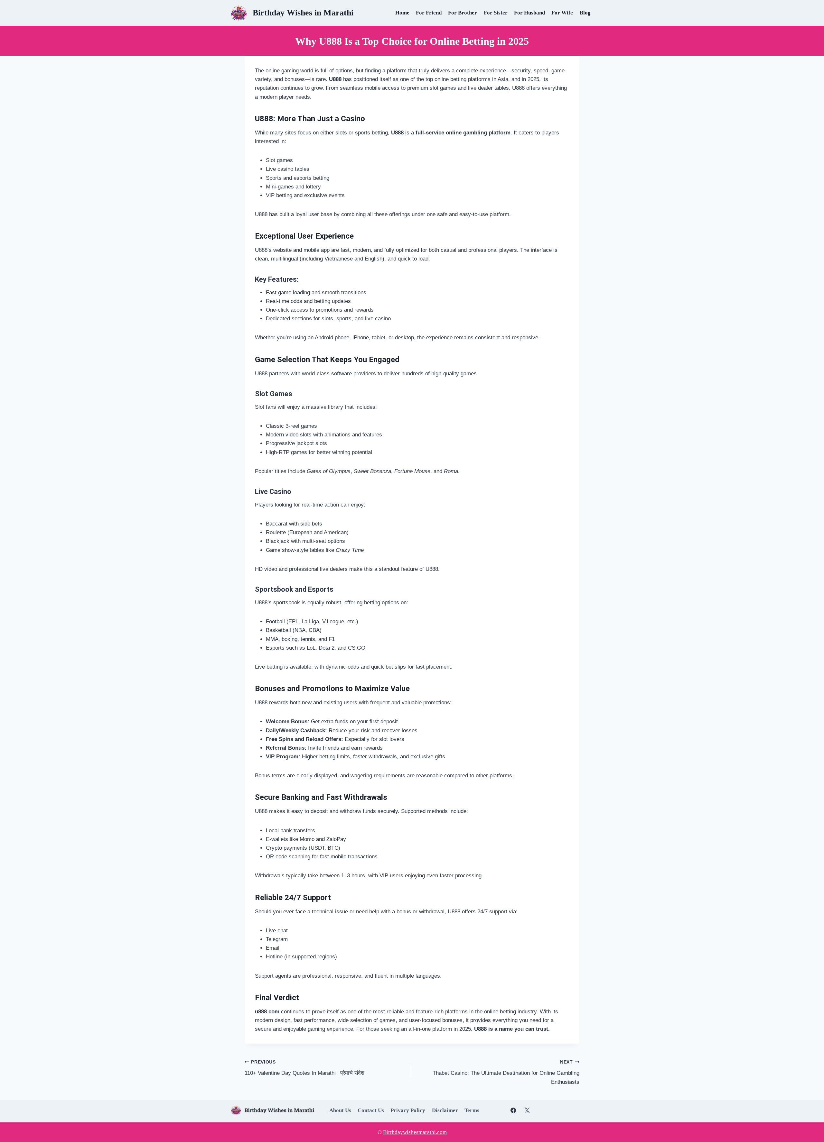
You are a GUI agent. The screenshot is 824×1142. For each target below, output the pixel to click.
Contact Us (371, 1110)
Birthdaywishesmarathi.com (415, 1132)
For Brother (462, 13)
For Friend (429, 13)
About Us (340, 1110)
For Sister (496, 13)
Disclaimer (445, 1110)
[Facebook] (513, 1110)
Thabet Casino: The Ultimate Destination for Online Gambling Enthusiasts (506, 1072)
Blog (585, 13)
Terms (471, 1110)
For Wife (562, 13)
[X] (527, 1110)
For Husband (529, 13)
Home (402, 13)
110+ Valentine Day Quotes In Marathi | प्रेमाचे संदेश (304, 1068)
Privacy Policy (407, 1110)
